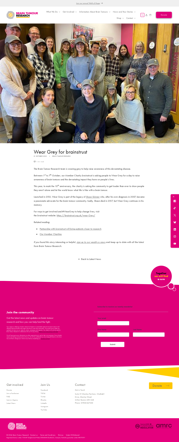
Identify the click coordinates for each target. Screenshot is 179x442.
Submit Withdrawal (73, 435)
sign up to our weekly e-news (91, 242)
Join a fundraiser (13, 393)
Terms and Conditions (47, 435)
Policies (60, 435)
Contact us (34, 435)
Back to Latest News (91, 259)
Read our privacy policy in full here (48, 331)
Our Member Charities (51, 234)
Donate (9, 390)
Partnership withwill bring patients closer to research (70, 228)
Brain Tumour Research (21, 435)
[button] (53, 12)
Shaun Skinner (93, 196)
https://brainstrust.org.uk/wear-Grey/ (76, 215)
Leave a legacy (12, 400)
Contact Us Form (45, 338)
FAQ (8, 397)
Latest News (11, 403)
